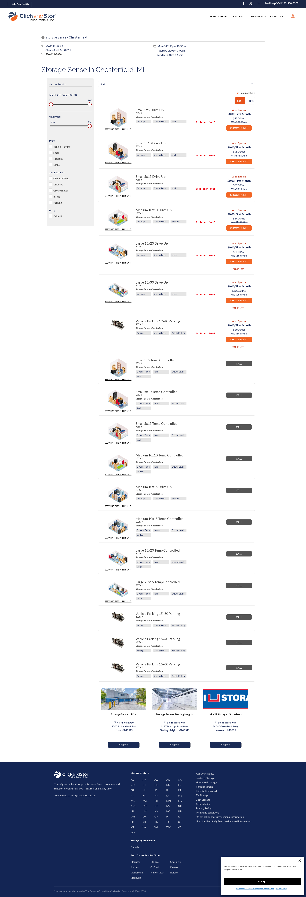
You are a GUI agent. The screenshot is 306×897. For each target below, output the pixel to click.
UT (179, 821)
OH (132, 816)
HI (143, 790)
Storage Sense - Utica (123, 714)
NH (179, 805)
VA (143, 827)
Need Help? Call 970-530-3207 (281, 3)
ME (179, 795)
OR (155, 816)
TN (155, 821)
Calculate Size (247, 92)
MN (167, 800)
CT (143, 784)
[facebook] (243, 3)
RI (179, 816)
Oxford (152, 867)
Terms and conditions (207, 812)
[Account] (293, 17)
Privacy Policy (281, 888)
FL (179, 784)
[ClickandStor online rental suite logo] (27, 16)
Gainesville (132, 872)
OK (143, 816)
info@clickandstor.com (83, 795)
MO (132, 805)
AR (167, 779)
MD (132, 800)
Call (239, 363)
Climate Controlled (206, 790)
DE (155, 784)
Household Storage (206, 782)
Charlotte (172, 861)
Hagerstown (152, 872)
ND (179, 811)
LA (167, 795)
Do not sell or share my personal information (255, 888)
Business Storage (205, 777)
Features (238, 16)
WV (167, 827)
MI (155, 800)
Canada (132, 847)
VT (132, 827)
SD (143, 821)
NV (167, 805)
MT (143, 805)
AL (132, 779)
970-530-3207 (62, 795)
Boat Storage (203, 799)
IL (167, 790)
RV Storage (202, 795)
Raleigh (172, 872)
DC (167, 784)
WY (132, 832)
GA (132, 790)
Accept (262, 881)
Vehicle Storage (204, 786)
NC (167, 811)
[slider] (51, 104)
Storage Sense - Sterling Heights (175, 714)
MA (143, 800)
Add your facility (205, 773)
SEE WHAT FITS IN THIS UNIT (118, 129)
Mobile (152, 861)
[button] (299, 860)
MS (179, 800)
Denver (172, 867)
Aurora (132, 867)
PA (167, 816)
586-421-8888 (53, 54)
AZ (155, 779)
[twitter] (250, 3)
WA (155, 827)
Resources (257, 16)
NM (143, 811)
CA (179, 779)
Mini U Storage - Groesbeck (225, 714)
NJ (132, 811)
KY (155, 795)
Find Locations (218, 16)
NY (155, 811)
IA (132, 795)
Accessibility (203, 803)
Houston (132, 861)
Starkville (132, 877)
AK (143, 779)
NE (155, 805)
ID (155, 790)
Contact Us (277, 16)
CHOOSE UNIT (239, 127)
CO (132, 784)
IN (179, 790)
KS (143, 795)
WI (179, 827)
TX (167, 821)
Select (123, 745)
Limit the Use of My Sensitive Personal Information (223, 821)
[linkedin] (258, 3)
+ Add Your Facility (19, 4)
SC (132, 821)
